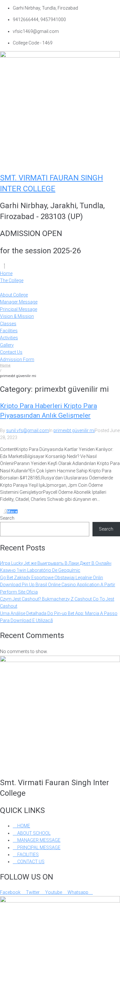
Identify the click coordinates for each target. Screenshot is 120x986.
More (12, 511)
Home (5, 365)
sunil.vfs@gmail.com (27, 430)
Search (7, 518)
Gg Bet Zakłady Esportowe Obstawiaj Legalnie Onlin (51, 577)
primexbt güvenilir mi (74, 430)
